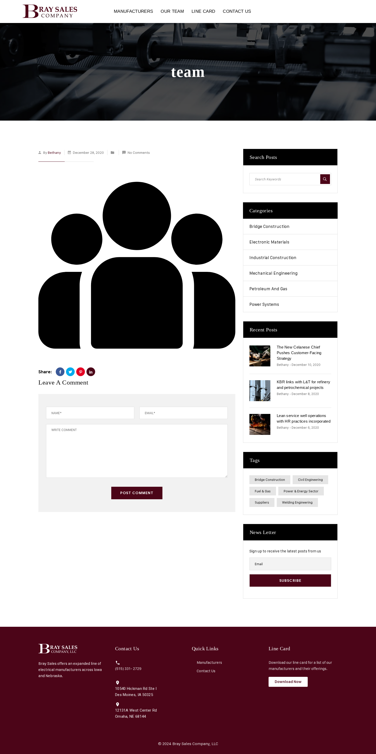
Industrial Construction (272, 257)
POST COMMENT (136, 493)
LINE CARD (203, 11)
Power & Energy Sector (301, 491)
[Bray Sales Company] (47, 11)
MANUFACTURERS (133, 11)
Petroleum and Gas (268, 288)
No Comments (139, 152)
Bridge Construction (269, 226)
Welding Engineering (297, 502)
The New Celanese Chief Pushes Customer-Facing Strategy (299, 353)
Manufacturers (209, 662)
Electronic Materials (269, 242)
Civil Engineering (310, 480)
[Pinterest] (80, 371)
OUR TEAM (172, 11)
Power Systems (264, 304)
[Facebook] (60, 371)
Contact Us (206, 670)
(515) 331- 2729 (128, 668)
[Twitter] (70, 371)
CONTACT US (237, 11)
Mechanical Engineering (273, 273)
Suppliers (262, 502)
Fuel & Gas (263, 491)
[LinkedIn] (90, 371)
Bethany (54, 152)
